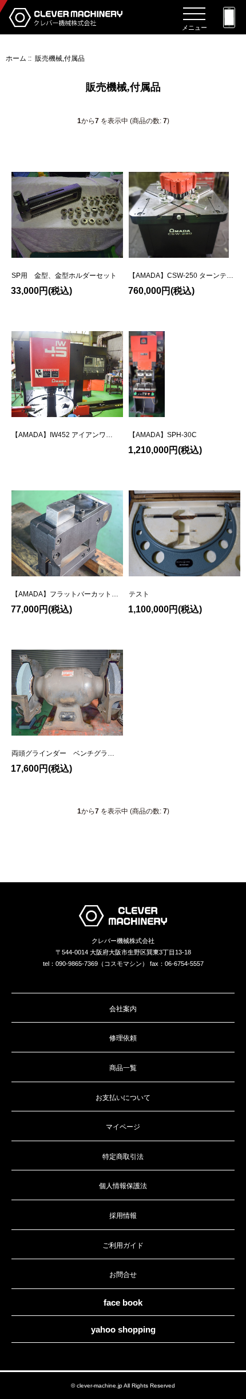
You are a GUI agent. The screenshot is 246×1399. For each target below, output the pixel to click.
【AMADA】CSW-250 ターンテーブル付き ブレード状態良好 (181, 276)
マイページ (123, 1126)
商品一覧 (123, 1067)
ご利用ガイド (123, 1245)
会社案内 (123, 1008)
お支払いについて (123, 1097)
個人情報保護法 (123, 1185)
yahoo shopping (123, 1329)
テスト (139, 594)
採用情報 (123, 1215)
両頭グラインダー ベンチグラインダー (62, 753)
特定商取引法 (123, 1156)
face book (123, 1302)
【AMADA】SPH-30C (163, 435)
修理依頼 (123, 1038)
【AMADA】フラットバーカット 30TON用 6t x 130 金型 (64, 594)
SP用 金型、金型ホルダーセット (64, 276)
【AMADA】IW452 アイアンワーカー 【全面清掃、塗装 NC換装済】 (62, 435)
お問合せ (123, 1274)
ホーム (16, 58)
